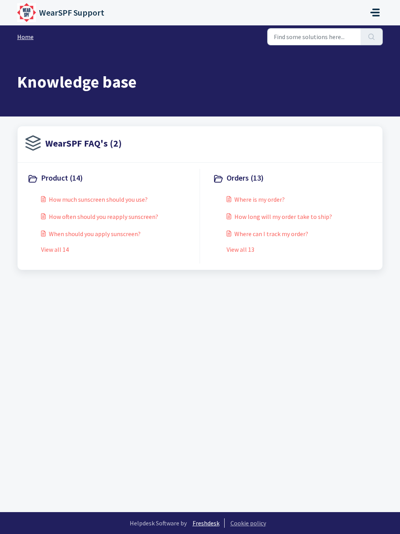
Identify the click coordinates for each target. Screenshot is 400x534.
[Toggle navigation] (375, 12)
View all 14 (55, 249)
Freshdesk (206, 523)
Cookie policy (248, 523)
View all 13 (240, 249)
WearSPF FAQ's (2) (83, 143)
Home (25, 37)
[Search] (372, 36)
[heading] (111, 178)
